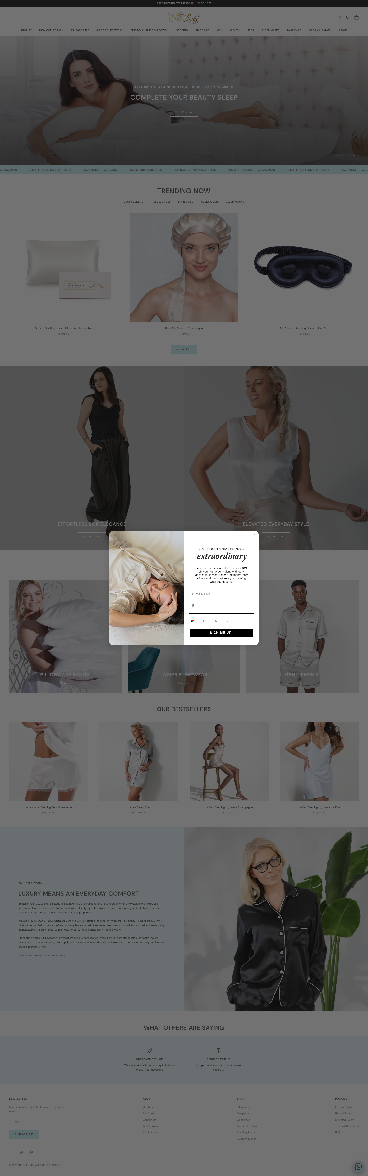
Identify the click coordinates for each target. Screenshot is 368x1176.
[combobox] (195, 621)
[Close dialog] (254, 534)
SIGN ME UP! (221, 632)
